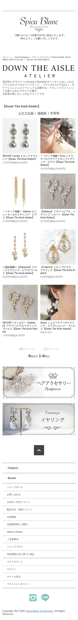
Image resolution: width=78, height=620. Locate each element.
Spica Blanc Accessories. (40, 611)
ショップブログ (15, 546)
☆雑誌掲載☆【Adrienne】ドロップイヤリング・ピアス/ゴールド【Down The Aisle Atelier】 (20, 270)
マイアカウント (15, 561)
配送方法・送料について (19, 509)
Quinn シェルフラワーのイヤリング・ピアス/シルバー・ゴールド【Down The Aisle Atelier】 (58, 325)
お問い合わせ (14, 494)
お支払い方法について (18, 502)
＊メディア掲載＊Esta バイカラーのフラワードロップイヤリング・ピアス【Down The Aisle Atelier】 (57, 160)
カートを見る (14, 576)
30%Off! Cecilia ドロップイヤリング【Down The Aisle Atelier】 (20, 157)
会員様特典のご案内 (17, 524)
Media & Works (15, 532)
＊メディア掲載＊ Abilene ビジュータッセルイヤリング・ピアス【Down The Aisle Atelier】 (19, 214)
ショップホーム (15, 487)
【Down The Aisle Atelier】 (38, 59)
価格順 (42, 113)
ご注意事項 (12, 539)
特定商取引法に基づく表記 (20, 554)
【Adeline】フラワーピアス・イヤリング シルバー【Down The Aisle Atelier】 (58, 214)
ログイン (11, 569)
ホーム (6, 57)
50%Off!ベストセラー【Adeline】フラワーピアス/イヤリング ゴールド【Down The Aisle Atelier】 (20, 327)
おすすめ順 (26, 113)
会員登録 (11, 517)
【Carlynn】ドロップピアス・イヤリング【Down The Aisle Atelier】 (57, 270)
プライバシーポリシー (18, 584)
